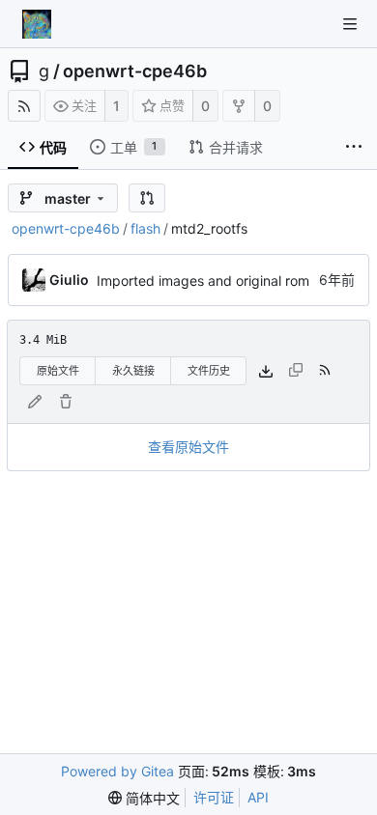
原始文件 (58, 371)
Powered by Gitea (117, 771)
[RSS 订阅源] (24, 106)
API (258, 797)
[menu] (144, 797)
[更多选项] (353, 147)
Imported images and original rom (203, 280)
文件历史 (209, 371)
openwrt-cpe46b (135, 71)
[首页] (37, 24)
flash (145, 228)
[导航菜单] (350, 24)
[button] (147, 197)
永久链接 (133, 371)
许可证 (213, 797)
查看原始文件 (188, 446)
